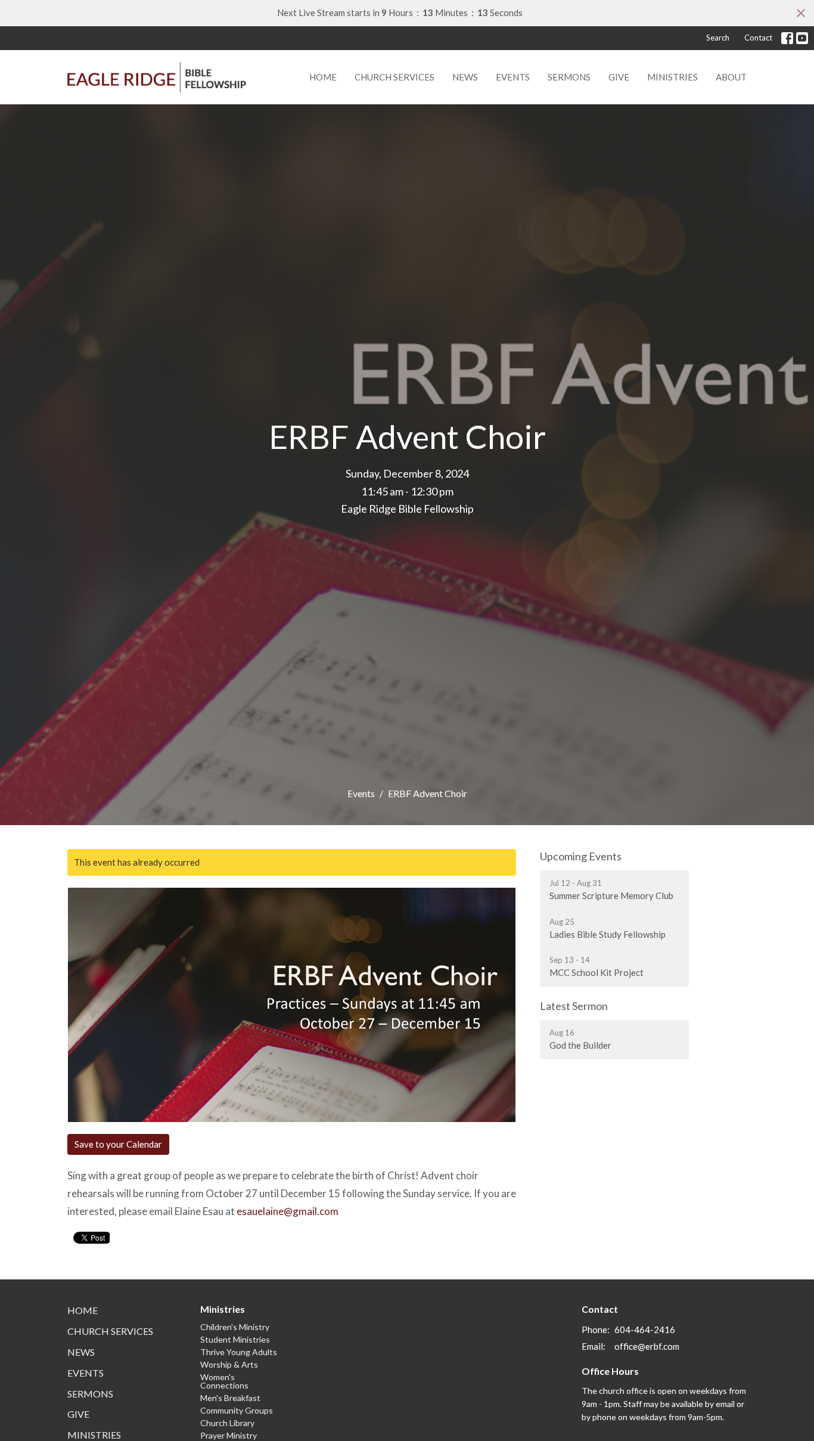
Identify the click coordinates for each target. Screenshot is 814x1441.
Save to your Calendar (118, 1144)
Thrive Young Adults (238, 1352)
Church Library (227, 1423)
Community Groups (236, 1410)
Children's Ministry (234, 1327)
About (731, 77)
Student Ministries (235, 1339)
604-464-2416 (644, 1329)
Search (717, 37)
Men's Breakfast (230, 1398)
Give (618, 77)
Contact (758, 37)
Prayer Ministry (228, 1435)
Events (513, 77)
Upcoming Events (581, 856)
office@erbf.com (646, 1346)
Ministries (672, 77)
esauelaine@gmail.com (287, 1211)
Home (323, 77)
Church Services (394, 77)
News (465, 77)
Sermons (569, 77)
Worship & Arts (229, 1364)
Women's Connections (224, 1381)
